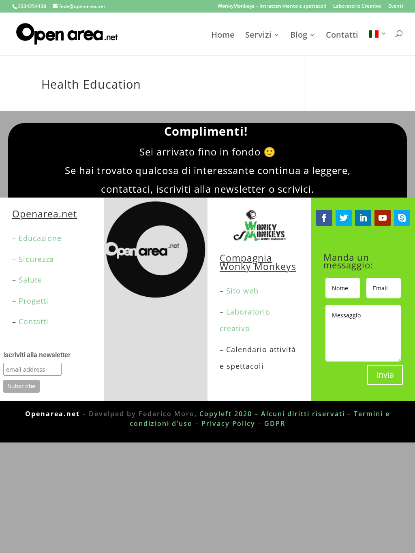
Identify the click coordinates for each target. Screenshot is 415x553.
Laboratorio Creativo (357, 6)
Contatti (342, 36)
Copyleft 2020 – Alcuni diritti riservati (272, 413)
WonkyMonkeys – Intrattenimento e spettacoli (272, 6)
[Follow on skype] (402, 218)
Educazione (41, 238)
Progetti (34, 301)
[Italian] (378, 42)
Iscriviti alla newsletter (37, 354)
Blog (298, 36)
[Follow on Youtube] (382, 218)
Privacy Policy (228, 423)
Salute (30, 280)
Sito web (242, 291)
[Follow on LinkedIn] (363, 218)
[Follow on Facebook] (324, 218)
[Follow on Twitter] (344, 218)
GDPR (274, 423)
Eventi (395, 6)
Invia (385, 374)
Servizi (258, 36)
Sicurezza (36, 259)
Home (223, 36)
